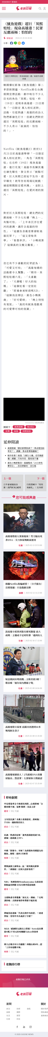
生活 (8, 1016)
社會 (21, 545)
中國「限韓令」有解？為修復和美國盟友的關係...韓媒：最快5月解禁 (23, 852)
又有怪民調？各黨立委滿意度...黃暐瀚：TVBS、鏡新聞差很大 (22, 821)
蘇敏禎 (10, 38)
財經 (18, 1009)
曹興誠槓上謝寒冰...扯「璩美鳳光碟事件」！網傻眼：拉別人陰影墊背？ (21, 868)
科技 (18, 1019)
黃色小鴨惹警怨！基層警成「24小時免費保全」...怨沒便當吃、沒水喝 (25, 464)
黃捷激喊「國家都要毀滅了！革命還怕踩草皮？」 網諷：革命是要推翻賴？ (26, 450)
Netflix (30, 426)
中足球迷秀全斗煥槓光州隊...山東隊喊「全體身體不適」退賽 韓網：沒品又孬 (23, 805)
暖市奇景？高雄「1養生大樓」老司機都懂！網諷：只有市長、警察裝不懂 (25, 457)
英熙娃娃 (27, 431)
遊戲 (28, 1009)
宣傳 (7, 431)
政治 (8, 1009)
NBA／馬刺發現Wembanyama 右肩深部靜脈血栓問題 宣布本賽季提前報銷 (23, 883)
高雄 (16, 431)
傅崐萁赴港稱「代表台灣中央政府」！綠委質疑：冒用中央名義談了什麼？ (23, 915)
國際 (18, 1012)
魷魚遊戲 (19, 426)
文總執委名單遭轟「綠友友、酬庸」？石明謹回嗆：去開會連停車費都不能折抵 (23, 899)
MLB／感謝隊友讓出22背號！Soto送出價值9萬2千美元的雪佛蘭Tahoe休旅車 (23, 930)
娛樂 (21, 593)
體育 (18, 1016)
